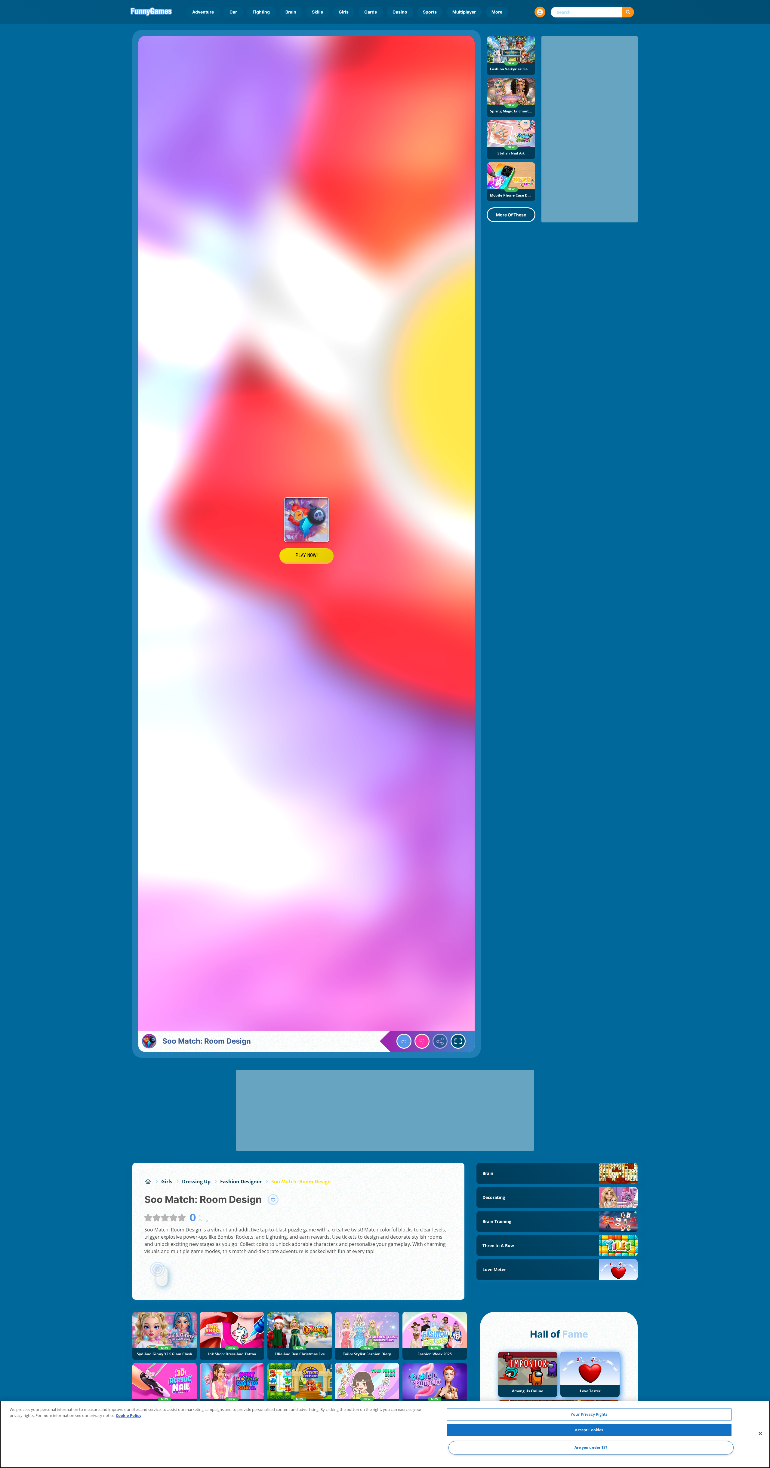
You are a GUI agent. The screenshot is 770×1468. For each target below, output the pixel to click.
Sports (430, 11)
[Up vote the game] (403, 1041)
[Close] (760, 1433)
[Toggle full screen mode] (458, 1041)
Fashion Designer (241, 1181)
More (496, 11)
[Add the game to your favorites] (273, 1199)
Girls (344, 11)
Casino (400, 11)
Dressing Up (196, 1181)
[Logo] (151, 12)
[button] (539, 12)
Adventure (203, 11)
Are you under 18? (590, 1447)
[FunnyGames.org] (148, 1181)
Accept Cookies (589, 1430)
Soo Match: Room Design (301, 1181)
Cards (370, 11)
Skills (317, 11)
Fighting (261, 11)
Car (233, 11)
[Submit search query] (628, 12)
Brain (290, 11)
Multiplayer (464, 11)
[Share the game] (440, 1041)
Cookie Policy (128, 1415)
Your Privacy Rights (589, 1414)
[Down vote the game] (422, 1041)
